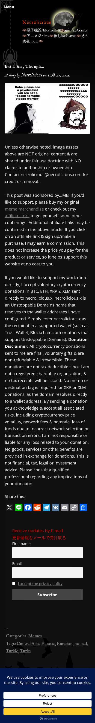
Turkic (12, 651)
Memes (35, 636)
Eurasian (64, 644)
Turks (25, 651)
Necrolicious (36, 23)
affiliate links (17, 215)
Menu (9, 6)
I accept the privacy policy (40, 583)
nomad (80, 644)
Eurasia (48, 644)
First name (21, 543)
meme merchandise (24, 209)
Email (17, 563)
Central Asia (28, 644)
